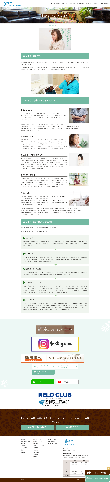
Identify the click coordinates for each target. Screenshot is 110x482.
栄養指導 (36, 447)
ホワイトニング (38, 439)
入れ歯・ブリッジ (38, 456)
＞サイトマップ (23, 479)
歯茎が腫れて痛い (52, 441)
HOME (50, 25)
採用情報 (23, 452)
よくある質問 (24, 447)
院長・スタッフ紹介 (25, 441)
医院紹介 (23, 439)
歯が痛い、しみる (52, 439)
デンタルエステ (38, 441)
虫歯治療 (36, 450)
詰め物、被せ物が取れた (53, 443)
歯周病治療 (37, 452)
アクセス (23, 443)
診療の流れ (23, 445)
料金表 (22, 450)
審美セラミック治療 (39, 445)
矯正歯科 (36, 443)
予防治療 (36, 454)
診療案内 (75, 3)
